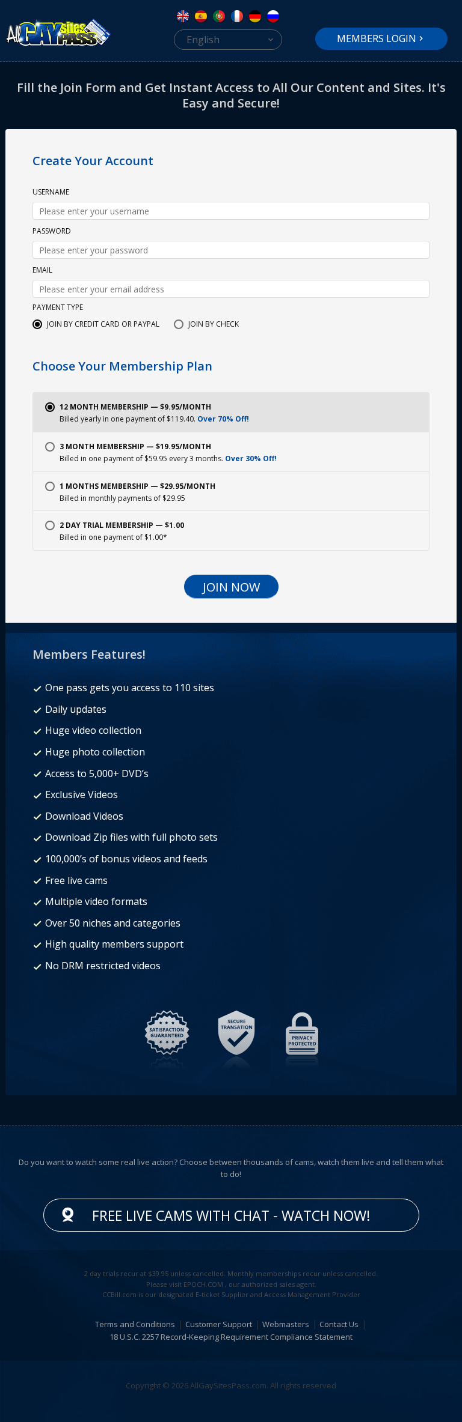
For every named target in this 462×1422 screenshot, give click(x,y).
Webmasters (285, 1324)
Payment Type (57, 308)
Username (50, 193)
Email (42, 271)
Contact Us (339, 1324)
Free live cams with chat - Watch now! (231, 1215)
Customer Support (218, 1324)
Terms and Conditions (135, 1324)
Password (51, 232)
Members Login (376, 38)
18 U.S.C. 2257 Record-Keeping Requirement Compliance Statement (231, 1336)
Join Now (231, 587)
